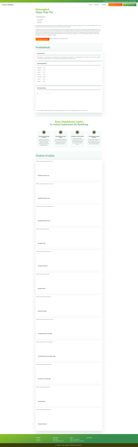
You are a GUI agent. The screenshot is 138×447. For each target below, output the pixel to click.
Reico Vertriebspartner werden (58, 440)
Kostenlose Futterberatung (130, 4)
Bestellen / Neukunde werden (115, 4)
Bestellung (104, 4)
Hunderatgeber (55, 439)
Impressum (38, 439)
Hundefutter (96, 4)
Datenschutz (38, 440)
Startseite (91, 4)
